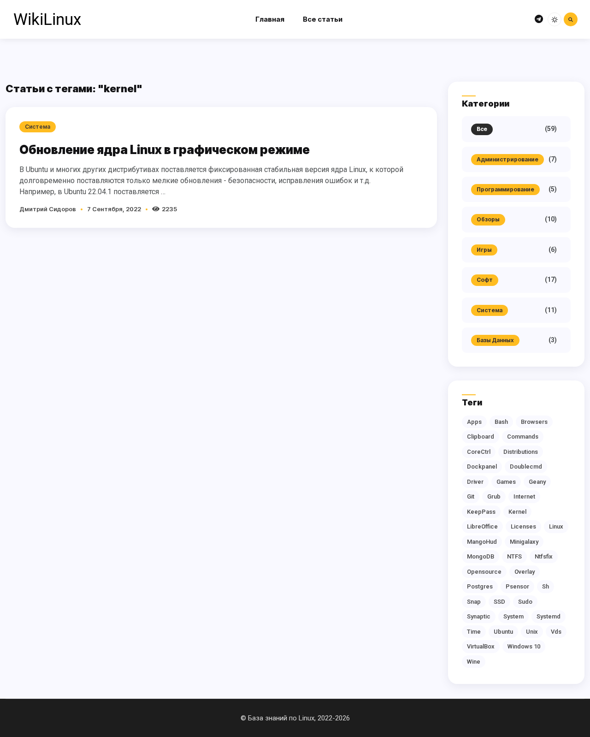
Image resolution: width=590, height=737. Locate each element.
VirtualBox (481, 646)
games (506, 481)
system (513, 616)
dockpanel (482, 466)
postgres (480, 586)
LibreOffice (482, 526)
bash (501, 421)
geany (537, 481)
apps (474, 421)
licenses (523, 526)
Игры (484, 249)
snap (474, 601)
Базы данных (495, 340)
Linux (556, 526)
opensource (484, 571)
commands (522, 436)
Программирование (505, 189)
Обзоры (488, 219)
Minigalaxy (524, 541)
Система (489, 310)
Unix (532, 631)
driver (475, 481)
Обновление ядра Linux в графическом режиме (164, 150)
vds (556, 631)
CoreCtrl (478, 451)
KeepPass (481, 511)
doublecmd (526, 466)
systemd (548, 616)
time (474, 631)
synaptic (478, 616)
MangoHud (482, 541)
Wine (473, 661)
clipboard (480, 436)
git (470, 496)
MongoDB (480, 556)
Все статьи (322, 19)
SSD (499, 601)
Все (482, 128)
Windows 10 (523, 646)
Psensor (517, 586)
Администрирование (507, 159)
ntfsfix (544, 556)
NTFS (514, 556)
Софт (485, 279)
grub (494, 496)
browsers (534, 421)
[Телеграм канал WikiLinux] (539, 19)
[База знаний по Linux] (47, 19)
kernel (517, 511)
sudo (525, 601)
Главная (269, 19)
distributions (520, 451)
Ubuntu (503, 631)
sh (545, 586)
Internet (524, 496)
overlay (524, 571)
